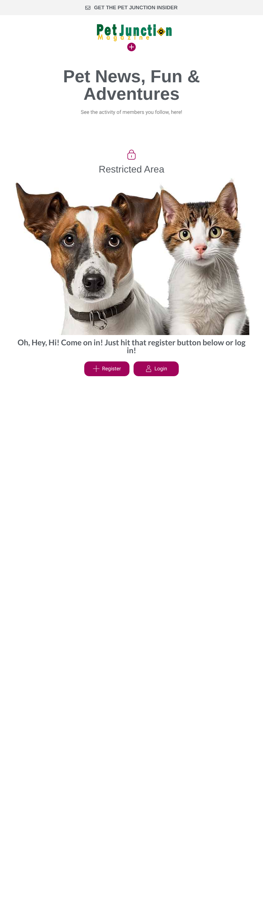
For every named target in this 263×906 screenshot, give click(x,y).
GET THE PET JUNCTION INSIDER (135, 8)
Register (111, 369)
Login (160, 369)
